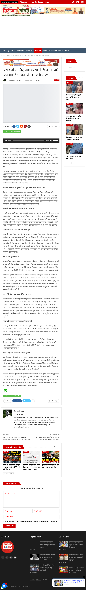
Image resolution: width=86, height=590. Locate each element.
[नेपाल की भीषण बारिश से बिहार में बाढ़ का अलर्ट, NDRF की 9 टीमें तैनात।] (12, 457)
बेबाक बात (60, 50)
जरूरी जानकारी (53, 50)
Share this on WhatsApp (13, 131)
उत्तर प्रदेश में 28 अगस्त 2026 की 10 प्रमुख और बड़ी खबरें (76, 557)
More (47, 2)
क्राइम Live (29, 50)
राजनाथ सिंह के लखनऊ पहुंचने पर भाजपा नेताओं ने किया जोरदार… (76, 544)
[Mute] (51, 141)
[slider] (55, 140)
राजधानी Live (20, 50)
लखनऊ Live (45, 451)
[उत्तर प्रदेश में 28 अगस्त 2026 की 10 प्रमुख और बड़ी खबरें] (63, 557)
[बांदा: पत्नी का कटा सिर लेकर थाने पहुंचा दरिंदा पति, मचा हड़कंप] (34, 544)
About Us (23, 2)
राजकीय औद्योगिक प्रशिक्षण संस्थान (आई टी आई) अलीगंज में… (47, 567)
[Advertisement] (43, 32)
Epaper (40, 2)
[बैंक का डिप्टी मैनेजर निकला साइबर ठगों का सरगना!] (74, 129)
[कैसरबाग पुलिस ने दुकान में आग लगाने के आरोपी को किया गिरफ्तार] (74, 87)
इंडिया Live (38, 50)
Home (4, 50)
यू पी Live (11, 50)
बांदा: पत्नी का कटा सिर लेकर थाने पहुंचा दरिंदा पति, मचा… (47, 544)
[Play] (6, 141)
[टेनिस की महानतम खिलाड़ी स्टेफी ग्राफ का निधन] (34, 557)
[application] (31, 140)
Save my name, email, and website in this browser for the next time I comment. (31, 521)
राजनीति (45, 50)
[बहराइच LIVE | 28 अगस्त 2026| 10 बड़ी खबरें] (63, 570)
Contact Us (32, 2)
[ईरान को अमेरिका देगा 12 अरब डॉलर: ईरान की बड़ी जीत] (50, 457)
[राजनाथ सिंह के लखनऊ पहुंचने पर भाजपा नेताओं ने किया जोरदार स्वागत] (63, 544)
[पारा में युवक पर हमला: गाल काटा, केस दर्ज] (74, 148)
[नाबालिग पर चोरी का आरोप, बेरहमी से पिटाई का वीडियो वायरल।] (74, 108)
